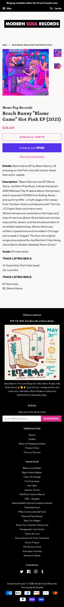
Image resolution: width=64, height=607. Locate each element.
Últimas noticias (32, 315)
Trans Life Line (32, 533)
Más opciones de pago (32, 156)
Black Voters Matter (32, 472)
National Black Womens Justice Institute (32, 503)
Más (8, 8)
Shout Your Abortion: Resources (32, 525)
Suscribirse (51, 418)
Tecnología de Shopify (32, 587)
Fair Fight (32, 485)
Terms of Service (32, 452)
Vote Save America (32, 551)
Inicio (4, 45)
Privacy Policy (32, 448)
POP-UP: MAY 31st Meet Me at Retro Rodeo (32, 321)
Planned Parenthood (32, 516)
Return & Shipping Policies (32, 443)
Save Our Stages (32, 520)
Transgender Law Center (32, 529)
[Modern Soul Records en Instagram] (35, 572)
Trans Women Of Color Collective (32, 538)
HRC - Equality (32, 498)
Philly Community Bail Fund (32, 511)
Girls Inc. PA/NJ (32, 490)
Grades (32, 439)
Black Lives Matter (32, 468)
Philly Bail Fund (32, 507)
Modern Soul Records (46, 583)
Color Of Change (32, 476)
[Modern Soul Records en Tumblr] (42, 572)
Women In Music (32, 555)
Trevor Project (32, 542)
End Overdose (32, 481)
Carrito (58, 8)
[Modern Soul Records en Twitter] (21, 572)
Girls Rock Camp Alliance (32, 494)
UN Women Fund (32, 546)
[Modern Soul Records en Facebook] (29, 572)
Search (32, 435)
